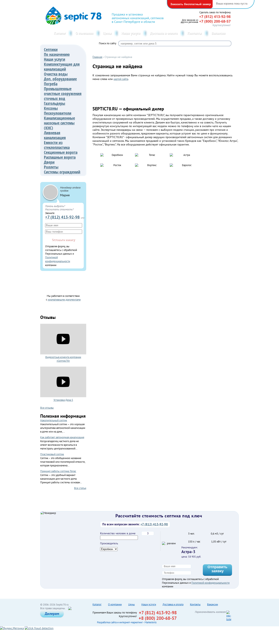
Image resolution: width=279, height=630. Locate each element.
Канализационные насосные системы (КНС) (59, 123)
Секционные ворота (60, 152)
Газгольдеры (54, 103)
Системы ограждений (62, 172)
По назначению (57, 54)
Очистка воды (56, 74)
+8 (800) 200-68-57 (158, 618)
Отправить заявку (217, 569)
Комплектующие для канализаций (62, 66)
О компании (84, 33)
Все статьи (80, 488)
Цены (107, 33)
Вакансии (218, 33)
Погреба (50, 84)
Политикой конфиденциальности (210, 583)
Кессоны (51, 108)
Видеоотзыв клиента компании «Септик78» (63, 359)
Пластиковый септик (52, 454)
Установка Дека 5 (63, 400)
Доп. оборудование (60, 79)
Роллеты (51, 167)
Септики (51, 49)
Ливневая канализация (55, 135)
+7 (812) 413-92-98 (62, 217)
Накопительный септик (53, 420)
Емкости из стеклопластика (57, 145)
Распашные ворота (60, 157)
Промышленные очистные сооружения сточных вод (62, 93)
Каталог (60, 33)
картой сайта (121, 79)
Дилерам (52, 613)
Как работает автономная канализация (62, 437)
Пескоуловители (57, 113)
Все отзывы (47, 407)
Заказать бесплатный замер (190, 4)
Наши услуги (130, 33)
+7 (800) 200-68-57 (215, 21)
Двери (49, 162)
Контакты (194, 33)
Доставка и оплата (163, 33)
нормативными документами (64, 299)
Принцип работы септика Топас (58, 471)
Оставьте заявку (63, 239)
